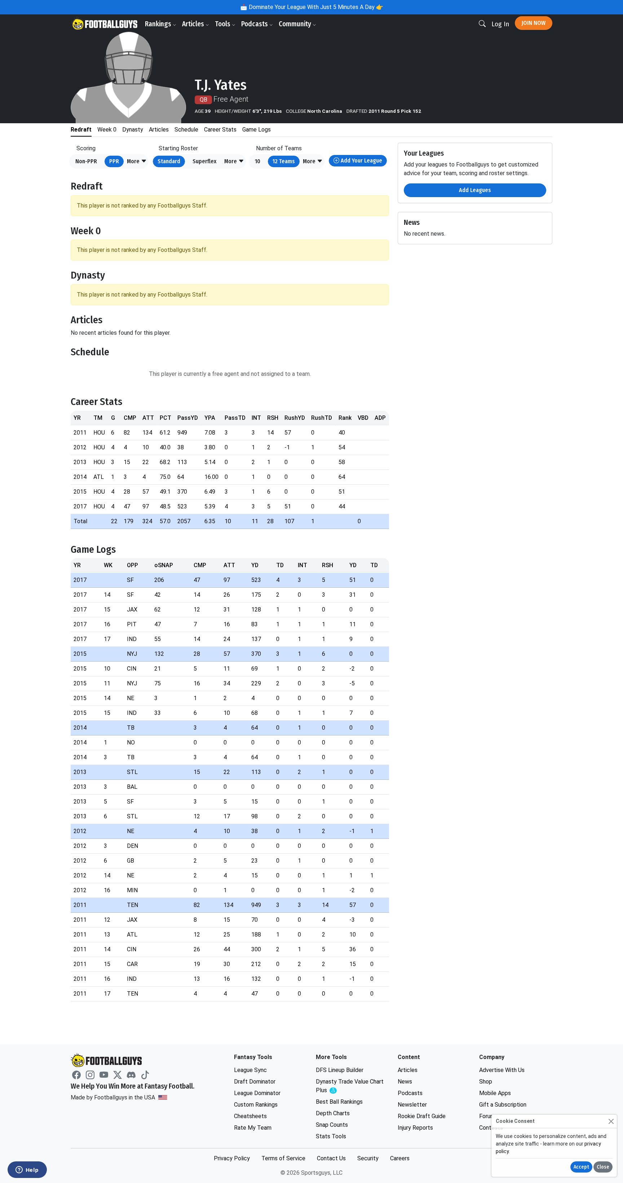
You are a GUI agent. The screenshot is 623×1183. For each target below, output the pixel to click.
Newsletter (412, 1104)
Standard (169, 161)
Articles (194, 24)
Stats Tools (331, 1136)
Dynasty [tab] (132, 129)
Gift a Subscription (502, 1104)
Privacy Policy (232, 1158)
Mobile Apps (495, 1093)
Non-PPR (86, 161)
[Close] (611, 1121)
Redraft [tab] (81, 129)
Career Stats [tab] (220, 129)
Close (603, 1167)
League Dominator (257, 1093)
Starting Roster (178, 148)
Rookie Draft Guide (422, 1116)
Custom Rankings (256, 1104)
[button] (137, 161)
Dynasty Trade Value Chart (350, 1086)
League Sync (250, 1070)
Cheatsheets (250, 1116)
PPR (114, 161)
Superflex (204, 161)
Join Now (533, 22)
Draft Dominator (254, 1081)
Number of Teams (279, 148)
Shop (485, 1081)
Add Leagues (475, 190)
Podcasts (255, 24)
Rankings (159, 24)
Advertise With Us (502, 1070)
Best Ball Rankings (339, 1101)
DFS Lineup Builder (339, 1070)
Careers (400, 1158)
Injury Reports (415, 1127)
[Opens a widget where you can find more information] (27, 1170)
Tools (223, 24)
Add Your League (360, 160)
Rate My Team (252, 1127)
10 (257, 161)
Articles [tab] (159, 129)
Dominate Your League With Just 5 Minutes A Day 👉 (315, 7)
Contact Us (331, 1158)
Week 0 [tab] (106, 129)
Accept (581, 1167)
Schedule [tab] (186, 129)
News (405, 1081)
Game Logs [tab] (256, 129)
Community (296, 24)
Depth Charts (333, 1113)
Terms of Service (283, 1158)
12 (284, 161)
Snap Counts (332, 1124)
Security (368, 1158)
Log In (500, 24)
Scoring (86, 148)
